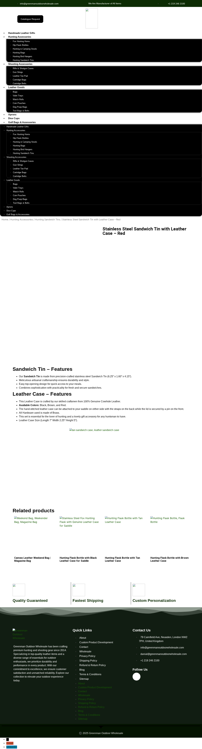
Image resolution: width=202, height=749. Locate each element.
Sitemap (84, 679)
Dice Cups (14, 118)
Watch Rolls (18, 99)
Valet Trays (18, 95)
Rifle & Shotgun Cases (23, 68)
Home (5, 219)
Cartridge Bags (19, 80)
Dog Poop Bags (20, 107)
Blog (82, 669)
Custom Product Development (96, 642)
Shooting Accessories (20, 64)
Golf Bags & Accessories (22, 122)
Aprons (12, 114)
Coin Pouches (19, 103)
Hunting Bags (19, 52)
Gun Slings (18, 72)
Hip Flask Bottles (21, 45)
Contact (83, 647)
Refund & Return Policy (92, 665)
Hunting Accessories (19, 36)
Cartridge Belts (19, 83)
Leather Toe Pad (20, 76)
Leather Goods (16, 87)
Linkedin (11, 747)
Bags (15, 92)
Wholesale (85, 651)
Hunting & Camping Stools (25, 49)
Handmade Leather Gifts (21, 33)
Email (9, 743)
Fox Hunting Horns (21, 41)
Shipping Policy (88, 660)
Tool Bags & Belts (21, 111)
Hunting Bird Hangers (22, 56)
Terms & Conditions (90, 674)
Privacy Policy (87, 656)
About (82, 637)
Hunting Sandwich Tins (23, 60)
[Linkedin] (136, 677)
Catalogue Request (30, 19)
